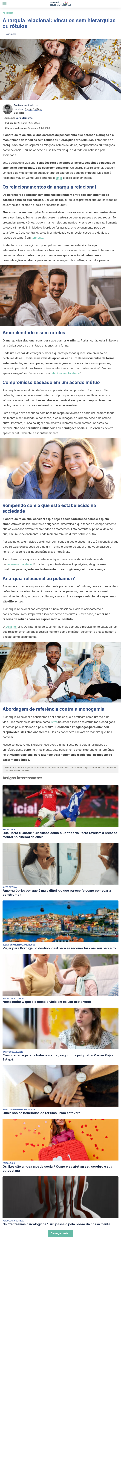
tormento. (38, 237)
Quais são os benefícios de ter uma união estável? (41, 1113)
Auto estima (10, 887)
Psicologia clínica (13, 998)
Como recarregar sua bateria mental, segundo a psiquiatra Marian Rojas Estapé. (58, 1057)
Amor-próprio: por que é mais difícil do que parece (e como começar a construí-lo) (57, 893)
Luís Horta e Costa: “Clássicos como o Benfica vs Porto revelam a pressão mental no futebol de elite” (60, 835)
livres (54, 722)
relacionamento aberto (65, 373)
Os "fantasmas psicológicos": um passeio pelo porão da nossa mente (56, 1224)
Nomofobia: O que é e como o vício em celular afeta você (47, 1002)
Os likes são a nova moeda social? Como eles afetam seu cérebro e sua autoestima (57, 1168)
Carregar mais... (60, 1233)
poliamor (11, 626)
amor (59, 177)
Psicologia (8, 13)
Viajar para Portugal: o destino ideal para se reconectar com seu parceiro (59, 948)
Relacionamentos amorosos (19, 945)
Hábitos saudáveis (13, 1052)
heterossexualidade (19, 564)
